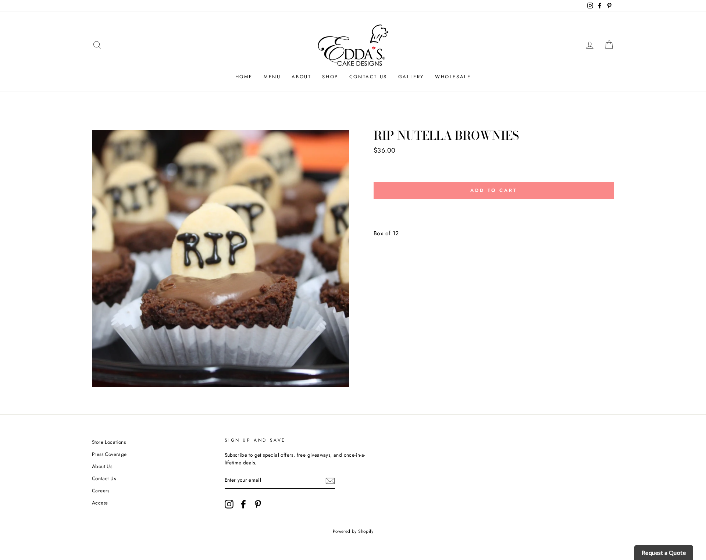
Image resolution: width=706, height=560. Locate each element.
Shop (330, 76)
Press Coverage (109, 454)
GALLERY (411, 76)
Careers (101, 490)
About (301, 76)
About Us (102, 466)
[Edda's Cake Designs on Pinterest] (257, 504)
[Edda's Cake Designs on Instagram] (229, 504)
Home (244, 76)
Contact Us (368, 76)
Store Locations (109, 442)
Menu (272, 76)
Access (99, 502)
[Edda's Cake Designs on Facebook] (243, 504)
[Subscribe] (330, 480)
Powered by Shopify (353, 531)
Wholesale (453, 76)
